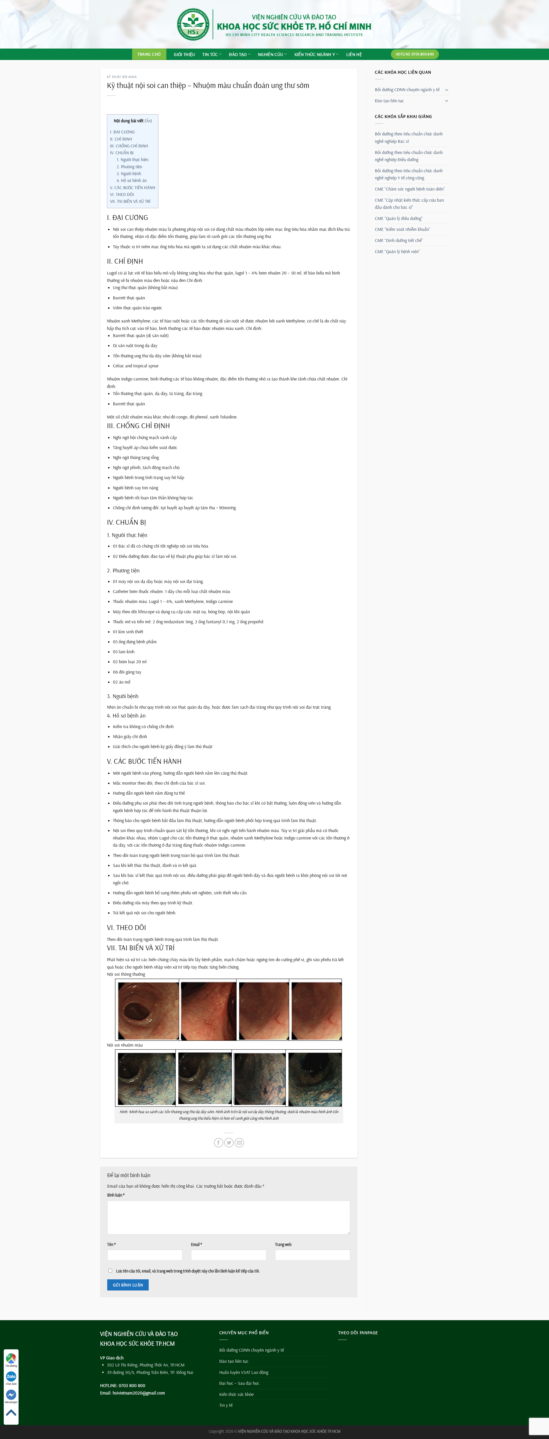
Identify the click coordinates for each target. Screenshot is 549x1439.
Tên (111, 1244)
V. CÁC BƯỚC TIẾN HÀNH (132, 187)
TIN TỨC (210, 54)
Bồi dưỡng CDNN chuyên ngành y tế (407, 89)
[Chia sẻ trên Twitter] (229, 1142)
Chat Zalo (11, 1384)
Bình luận (116, 1195)
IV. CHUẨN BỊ (122, 152)
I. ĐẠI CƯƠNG (122, 132)
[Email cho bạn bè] (239, 1142)
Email (196, 1244)
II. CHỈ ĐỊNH (121, 139)
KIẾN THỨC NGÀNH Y (315, 54)
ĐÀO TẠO (237, 54)
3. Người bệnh (129, 173)
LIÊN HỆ (354, 54)
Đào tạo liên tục (389, 100)
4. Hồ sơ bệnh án (132, 180)
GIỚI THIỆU (184, 54)
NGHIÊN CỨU (270, 54)
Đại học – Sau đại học (239, 1383)
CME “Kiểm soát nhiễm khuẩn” (402, 229)
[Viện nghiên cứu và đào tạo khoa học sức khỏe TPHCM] (274, 24)
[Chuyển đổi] (446, 89)
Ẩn (148, 120)
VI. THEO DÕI (122, 194)
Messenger (11, 1402)
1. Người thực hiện (132, 159)
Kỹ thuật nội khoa (122, 77)
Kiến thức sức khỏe (236, 1394)
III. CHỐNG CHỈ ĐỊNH (129, 146)
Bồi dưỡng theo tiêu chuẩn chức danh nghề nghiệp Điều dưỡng (409, 156)
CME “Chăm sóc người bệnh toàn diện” (410, 189)
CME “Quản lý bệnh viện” (397, 251)
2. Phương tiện (129, 166)
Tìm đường (11, 1366)
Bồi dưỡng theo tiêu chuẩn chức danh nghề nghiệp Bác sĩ (409, 137)
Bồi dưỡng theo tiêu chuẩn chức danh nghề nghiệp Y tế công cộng (409, 174)
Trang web (283, 1244)
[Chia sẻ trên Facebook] (218, 1142)
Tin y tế (225, 1405)
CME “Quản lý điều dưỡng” (399, 218)
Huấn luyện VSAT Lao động (243, 1372)
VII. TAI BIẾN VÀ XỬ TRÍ (130, 201)
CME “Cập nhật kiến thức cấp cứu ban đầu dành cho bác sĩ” (409, 203)
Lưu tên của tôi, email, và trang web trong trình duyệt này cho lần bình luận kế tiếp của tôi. (188, 1271)
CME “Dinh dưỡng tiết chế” (399, 240)
